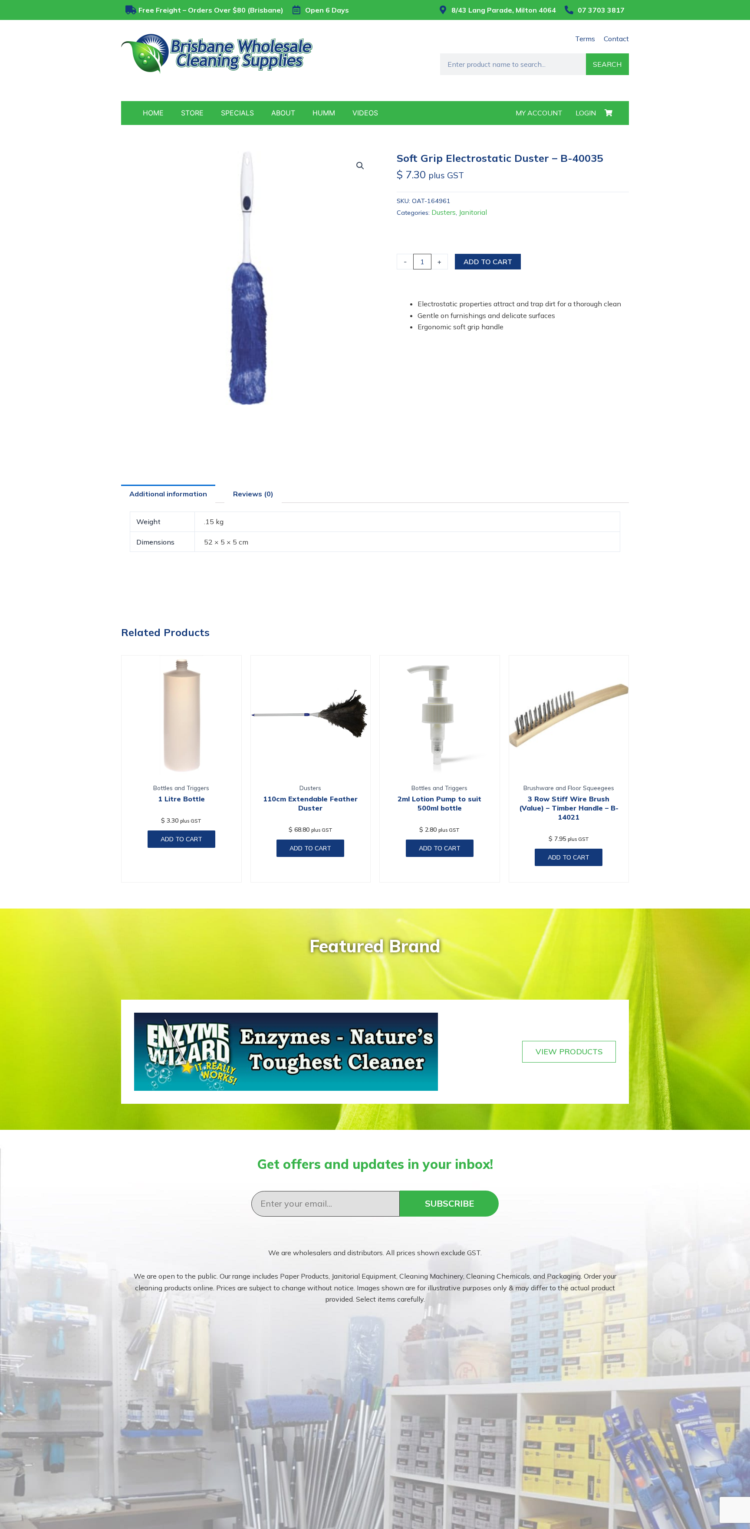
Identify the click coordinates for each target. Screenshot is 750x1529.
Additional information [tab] (168, 493)
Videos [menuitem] (365, 112)
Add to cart (488, 261)
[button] (360, 166)
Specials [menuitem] (237, 112)
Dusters (443, 212)
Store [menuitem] (192, 112)
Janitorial (473, 212)
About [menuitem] (283, 112)
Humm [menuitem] (323, 112)
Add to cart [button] (181, 839)
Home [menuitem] (153, 112)
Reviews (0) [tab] (253, 493)
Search (607, 64)
